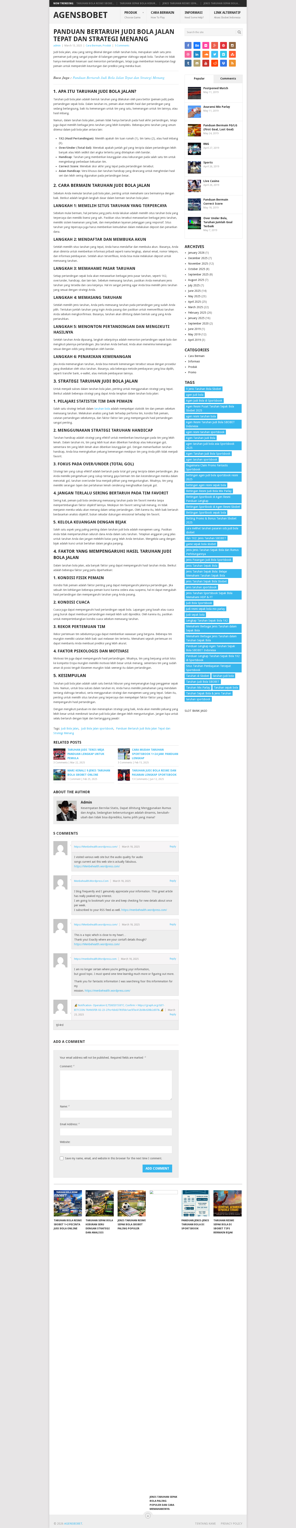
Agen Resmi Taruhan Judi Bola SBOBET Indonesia (210, 424)
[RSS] (232, 63)
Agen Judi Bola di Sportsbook (204, 400)
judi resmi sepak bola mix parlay (205, 608)
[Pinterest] (223, 45)
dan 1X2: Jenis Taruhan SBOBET (206, 538)
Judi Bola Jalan (70, 728)
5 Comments (122, 45)
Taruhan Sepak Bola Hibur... (138, 3)
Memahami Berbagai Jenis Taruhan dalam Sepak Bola (211, 628)
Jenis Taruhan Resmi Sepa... (180, 3)
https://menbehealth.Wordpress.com (95, 958)
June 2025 (194, 290)
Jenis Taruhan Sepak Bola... (222, 3)
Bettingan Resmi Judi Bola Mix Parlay (209, 491)
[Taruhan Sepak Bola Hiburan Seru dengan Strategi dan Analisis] (100, 1203)
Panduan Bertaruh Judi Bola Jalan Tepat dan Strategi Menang (119, 77)
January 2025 (196, 318)
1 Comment (74, 779)
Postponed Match (215, 88)
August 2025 (196, 280)
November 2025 (198, 263)
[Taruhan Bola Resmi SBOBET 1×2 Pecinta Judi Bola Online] (68, 1203)
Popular (199, 78)
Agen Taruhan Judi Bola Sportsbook (208, 453)
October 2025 (196, 269)
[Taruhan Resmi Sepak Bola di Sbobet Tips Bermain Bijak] (227, 1203)
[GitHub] (197, 63)
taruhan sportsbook (198, 699)
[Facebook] (188, 45)
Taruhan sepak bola (226, 687)
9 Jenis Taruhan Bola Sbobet (203, 388)
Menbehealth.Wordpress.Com (91, 880)
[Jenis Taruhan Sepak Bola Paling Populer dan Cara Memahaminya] (164, 1341)
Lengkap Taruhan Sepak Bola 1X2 (207, 620)
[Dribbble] (188, 54)
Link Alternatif (227, 15)
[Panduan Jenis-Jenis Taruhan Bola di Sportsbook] (195, 1203)
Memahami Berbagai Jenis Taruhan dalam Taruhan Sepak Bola (211, 638)
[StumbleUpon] (232, 54)
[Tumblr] (188, 63)
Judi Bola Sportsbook (199, 603)
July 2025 (194, 285)
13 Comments (140, 779)
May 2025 (194, 296)
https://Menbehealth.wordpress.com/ (96, 846)
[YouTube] (205, 63)
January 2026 (196, 252)
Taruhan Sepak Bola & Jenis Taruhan (208, 693)
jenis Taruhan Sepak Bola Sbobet (206, 581)
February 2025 (197, 312)
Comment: (67, 1066)
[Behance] (197, 45)
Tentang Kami (205, 1523)
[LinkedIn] (197, 54)
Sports (208, 162)
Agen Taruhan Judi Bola (200, 438)
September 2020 (198, 323)
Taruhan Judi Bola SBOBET (202, 681)
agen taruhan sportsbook (201, 459)
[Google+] (214, 45)
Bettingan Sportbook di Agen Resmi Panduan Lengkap (208, 498)
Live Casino (211, 181)
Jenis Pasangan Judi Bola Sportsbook (208, 559)
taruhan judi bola (223, 675)
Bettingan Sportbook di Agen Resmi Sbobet (213, 506)
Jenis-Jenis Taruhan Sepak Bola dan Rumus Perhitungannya (212, 552)
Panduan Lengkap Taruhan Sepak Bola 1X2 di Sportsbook (213, 658)
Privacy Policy (231, 1523)
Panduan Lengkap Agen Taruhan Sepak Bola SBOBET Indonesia (210, 648)
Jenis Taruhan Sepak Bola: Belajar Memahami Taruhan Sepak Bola (206, 573)
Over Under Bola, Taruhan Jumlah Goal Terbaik (217, 222)
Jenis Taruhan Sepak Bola (201, 565)
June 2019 (194, 329)
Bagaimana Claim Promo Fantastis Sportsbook (207, 467)
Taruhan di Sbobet (197, 675)
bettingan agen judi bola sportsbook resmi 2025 (212, 477)
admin (57, 45)
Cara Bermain (162, 15)
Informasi (194, 15)
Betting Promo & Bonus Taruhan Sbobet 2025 (211, 520)
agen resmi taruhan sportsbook (205, 432)
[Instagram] (232, 45)
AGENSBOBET (80, 15)
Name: (64, 1106)
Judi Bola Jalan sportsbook (97, 728)
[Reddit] (214, 63)
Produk (132, 15)
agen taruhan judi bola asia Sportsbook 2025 (210, 445)
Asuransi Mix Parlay (216, 106)
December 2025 (198, 258)
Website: (65, 1142)
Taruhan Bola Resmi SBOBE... (95, 3)
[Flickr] (205, 45)
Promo (192, 372)
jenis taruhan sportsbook (201, 587)
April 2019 (194, 339)
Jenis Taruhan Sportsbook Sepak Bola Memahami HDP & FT (209, 595)
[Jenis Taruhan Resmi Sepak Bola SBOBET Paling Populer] (132, 1203)
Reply (173, 846)
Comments (228, 78)
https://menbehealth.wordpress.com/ (144, 910)
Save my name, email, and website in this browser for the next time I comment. (113, 1158)
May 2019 (194, 334)
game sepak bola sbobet (201, 544)
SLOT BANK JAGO (196, 710)
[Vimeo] (223, 54)
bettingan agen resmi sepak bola (206, 485)
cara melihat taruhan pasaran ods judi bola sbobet (212, 530)
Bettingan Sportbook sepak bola (206, 512)
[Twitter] (214, 54)
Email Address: (70, 1124)
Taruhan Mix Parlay (198, 687)
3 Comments (60, 762)
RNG (206, 143)
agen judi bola (194, 394)
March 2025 (195, 307)
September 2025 (198, 274)
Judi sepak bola (195, 614)
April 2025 (194, 301)
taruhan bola (102, 408)
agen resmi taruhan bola (201, 416)
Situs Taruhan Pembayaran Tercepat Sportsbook (208, 668)
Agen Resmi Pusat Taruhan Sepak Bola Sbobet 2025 (210, 408)
